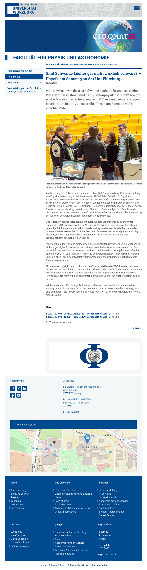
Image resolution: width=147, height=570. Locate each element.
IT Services (105, 493)
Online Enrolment (20, 542)
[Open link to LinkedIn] (25, 388)
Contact (69, 380)
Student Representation (111, 511)
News (98, 64)
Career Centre (106, 515)
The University (18, 490)
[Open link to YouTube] (19, 395)
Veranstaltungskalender (20, 70)
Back (138, 328)
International (17, 508)
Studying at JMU (20, 493)
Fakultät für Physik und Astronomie (61, 58)
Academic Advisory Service (113, 501)
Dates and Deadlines (66, 490)
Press (58, 539)
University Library (108, 490)
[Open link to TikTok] (19, 388)
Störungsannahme (65, 546)
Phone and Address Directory (70, 532)
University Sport (107, 497)
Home (14, 482)
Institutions (17, 504)
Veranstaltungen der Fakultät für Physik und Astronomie (23, 90)
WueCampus (18, 535)
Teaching (16, 501)
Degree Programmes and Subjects (73, 493)
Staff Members (63, 504)
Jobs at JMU (62, 501)
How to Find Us (63, 535)
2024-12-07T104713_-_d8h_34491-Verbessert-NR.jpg (78, 313)
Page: (100, 554)
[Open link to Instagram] (13, 388)
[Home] (47, 64)
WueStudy (16, 531)
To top (102, 538)
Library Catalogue (20, 546)
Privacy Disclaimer (78, 565)
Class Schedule (19, 538)
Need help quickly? (65, 553)
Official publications (65, 511)
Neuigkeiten (13, 76)
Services (104, 482)
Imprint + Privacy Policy (51, 565)
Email (69, 405)
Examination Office (109, 504)
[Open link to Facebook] (13, 395)
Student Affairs (107, 508)
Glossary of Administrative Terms (73, 508)
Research (16, 497)
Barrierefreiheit (100, 565)
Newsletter (13, 82)
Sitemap (103, 531)
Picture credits (107, 535)
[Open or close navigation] (137, 8)
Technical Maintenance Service (72, 550)
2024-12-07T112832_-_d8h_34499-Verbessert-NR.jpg (78, 316)
